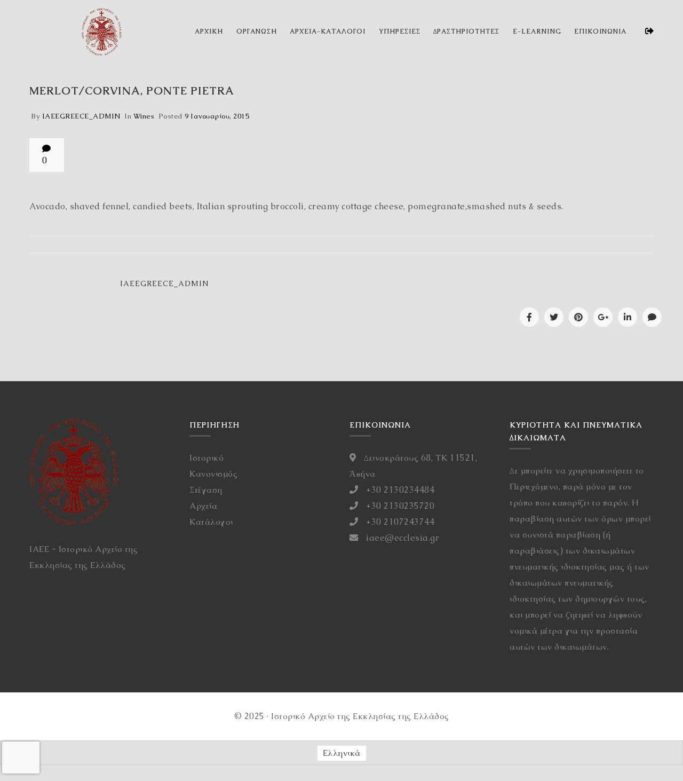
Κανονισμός (213, 473)
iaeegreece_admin (81, 116)
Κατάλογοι (211, 521)
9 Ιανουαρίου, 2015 (217, 116)
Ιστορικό (206, 457)
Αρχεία (203, 505)
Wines (144, 116)
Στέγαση (206, 489)
